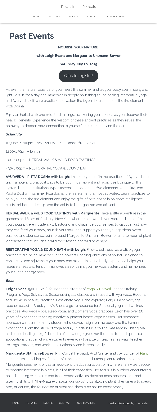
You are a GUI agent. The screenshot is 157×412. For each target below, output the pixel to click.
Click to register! (78, 75)
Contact (92, 16)
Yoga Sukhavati (99, 289)
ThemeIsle (141, 403)
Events (73, 16)
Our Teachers (115, 16)
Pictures (54, 16)
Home (36, 16)
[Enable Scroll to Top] (149, 404)
